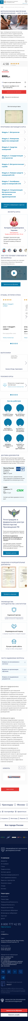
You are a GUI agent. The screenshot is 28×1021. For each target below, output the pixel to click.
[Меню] (2, 2)
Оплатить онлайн (14, 1015)
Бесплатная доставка (14, 106)
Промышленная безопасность (9, 902)
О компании (5, 858)
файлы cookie (11, 988)
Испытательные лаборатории (9, 910)
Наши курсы (5, 893)
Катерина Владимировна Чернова (14, 229)
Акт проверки (5, 864)
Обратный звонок (6, 927)
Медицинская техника (7, 907)
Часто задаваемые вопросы (9, 877)
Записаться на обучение (11, 284)
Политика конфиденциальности (10, 875)
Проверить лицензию (10, 594)
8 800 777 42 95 (26, 1)
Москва (21, 804)
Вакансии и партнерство (8, 880)
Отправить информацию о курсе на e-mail (14, 205)
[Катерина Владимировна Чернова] (14, 222)
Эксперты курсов (5, 872)
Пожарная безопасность (8, 905)
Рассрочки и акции (6, 883)
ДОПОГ (3, 918)
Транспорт (4, 916)
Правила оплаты (5, 869)
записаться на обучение (14, 92)
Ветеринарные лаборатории (9, 913)
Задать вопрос (10, 789)
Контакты (3, 888)
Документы (4, 861)
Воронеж (23, 818)
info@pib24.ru (4, 934)
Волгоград (14, 818)
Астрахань (4, 818)
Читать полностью (8, 337)
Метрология (4, 896)
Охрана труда (5, 899)
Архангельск (21, 811)
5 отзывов (13, 65)
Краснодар (7, 804)
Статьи (3, 866)
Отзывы (3, 886)
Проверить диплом (11, 553)
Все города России (14, 825)
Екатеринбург (9, 811)
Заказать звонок (24, 3)
